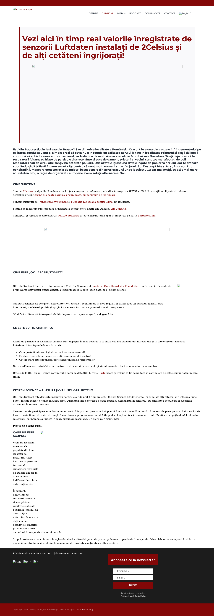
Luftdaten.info (146, 216)
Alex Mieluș (87, 609)
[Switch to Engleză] (185, 13)
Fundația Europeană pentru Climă (92, 202)
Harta (102, 373)
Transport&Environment (53, 202)
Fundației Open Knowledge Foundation (115, 286)
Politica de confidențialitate (132, 596)
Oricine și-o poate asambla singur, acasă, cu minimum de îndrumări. (74, 195)
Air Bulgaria (118, 209)
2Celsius (28, 191)
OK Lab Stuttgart (68, 216)
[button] (196, 13)
